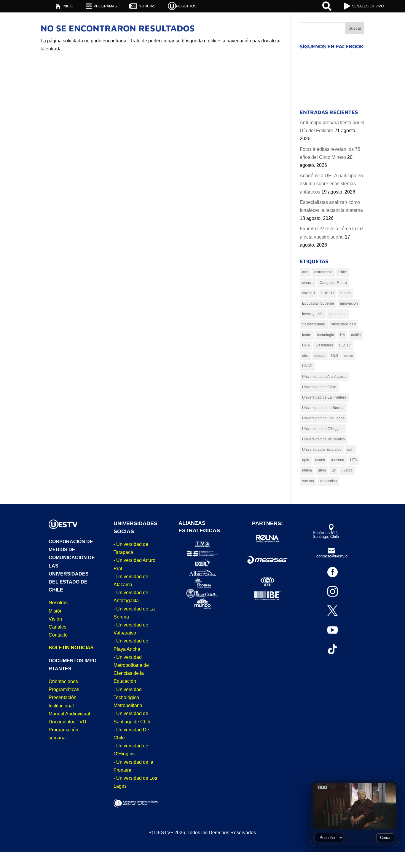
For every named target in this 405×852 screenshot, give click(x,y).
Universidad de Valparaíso (323, 439)
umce (348, 356)
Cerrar (385, 837)
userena (337, 460)
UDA (306, 345)
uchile (356, 335)
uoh (350, 449)
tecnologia (325, 335)
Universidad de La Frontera (324, 397)
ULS (334, 356)
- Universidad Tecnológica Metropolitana (128, 697)
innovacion (349, 303)
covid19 (308, 293)
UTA (353, 460)
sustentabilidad (343, 324)
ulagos (319, 356)
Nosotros (58, 602)
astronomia (323, 272)
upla (305, 460)
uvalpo (347, 470)
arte (305, 272)
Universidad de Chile (319, 387)
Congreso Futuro (333, 283)
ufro (305, 356)
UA (342, 335)
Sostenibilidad (313, 324)
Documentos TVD (67, 721)
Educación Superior (318, 303)
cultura (345, 293)
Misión (56, 610)
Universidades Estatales (321, 449)
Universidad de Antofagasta (324, 377)
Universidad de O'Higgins (322, 429)
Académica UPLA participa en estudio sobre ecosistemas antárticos (331, 183)
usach (320, 460)
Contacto (58, 634)
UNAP (307, 366)
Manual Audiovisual (69, 713)
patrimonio (338, 314)
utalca (307, 470)
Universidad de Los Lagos (323, 418)
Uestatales (324, 345)
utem (322, 470)
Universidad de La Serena (323, 408)
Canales (57, 626)
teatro (306, 335)
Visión (55, 618)
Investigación (312, 314)
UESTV (345, 345)
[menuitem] (64, 6)
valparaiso (328, 481)
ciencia (308, 283)
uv (334, 470)
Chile (342, 272)
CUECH (327, 293)
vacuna (308, 481)
